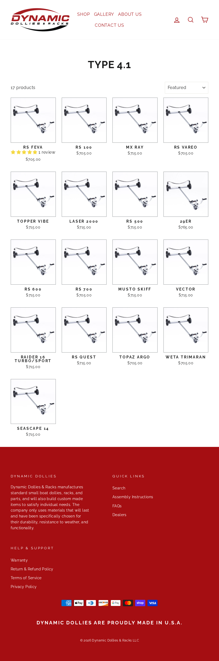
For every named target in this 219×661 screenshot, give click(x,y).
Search (118, 488)
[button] (24, 152)
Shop (83, 14)
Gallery (104, 14)
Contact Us (109, 25)
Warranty (19, 560)
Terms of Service (26, 578)
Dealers (119, 515)
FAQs (117, 506)
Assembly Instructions (132, 497)
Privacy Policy (24, 587)
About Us (130, 14)
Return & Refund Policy (32, 569)
